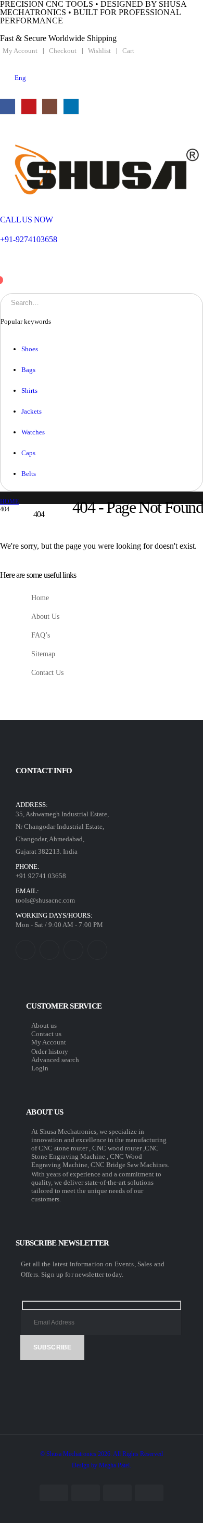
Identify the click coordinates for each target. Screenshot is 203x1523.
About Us (45, 616)
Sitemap (43, 654)
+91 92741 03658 (41, 876)
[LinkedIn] (71, 106)
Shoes (29, 349)
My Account (20, 51)
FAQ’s (40, 635)
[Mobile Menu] (7, 132)
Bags (28, 370)
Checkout (63, 51)
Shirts (29, 390)
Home (40, 597)
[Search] (114, 302)
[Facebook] (7, 106)
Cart (128, 51)
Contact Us (47, 672)
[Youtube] (28, 106)
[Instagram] (49, 106)
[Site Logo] (101, 168)
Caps (28, 453)
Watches (33, 432)
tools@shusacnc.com (45, 900)
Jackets (31, 411)
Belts (28, 474)
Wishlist (99, 51)
